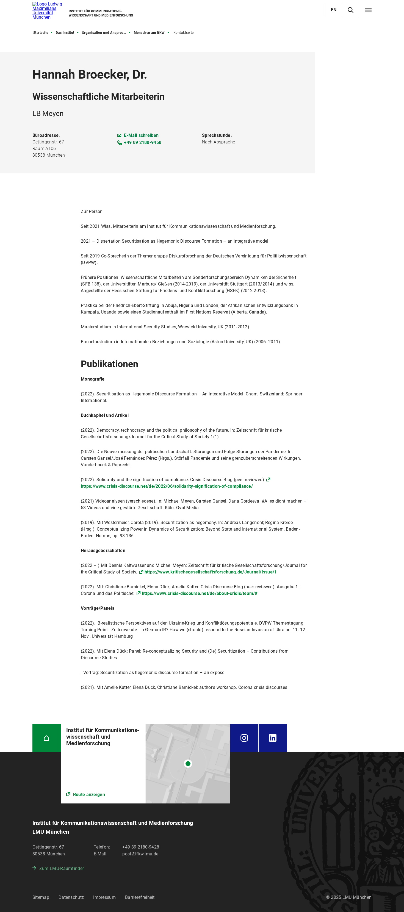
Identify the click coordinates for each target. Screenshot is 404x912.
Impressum (104, 897)
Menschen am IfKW (149, 33)
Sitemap (40, 897)
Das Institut (65, 33)
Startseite (40, 33)
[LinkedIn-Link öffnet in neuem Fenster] (273, 738)
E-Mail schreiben (141, 135)
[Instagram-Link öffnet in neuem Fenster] (244, 738)
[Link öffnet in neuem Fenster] (145, 763)
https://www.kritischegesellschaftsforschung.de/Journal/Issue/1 (211, 572)
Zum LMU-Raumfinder (61, 868)
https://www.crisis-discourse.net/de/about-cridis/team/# (200, 593)
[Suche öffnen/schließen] (350, 10)
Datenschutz (71, 897)
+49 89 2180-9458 (142, 142)
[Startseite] (46, 738)
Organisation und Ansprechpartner (106, 33)
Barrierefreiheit (140, 897)
